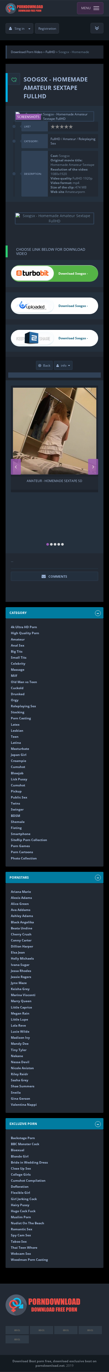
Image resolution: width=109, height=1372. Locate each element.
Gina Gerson (20, 1098)
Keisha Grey (20, 989)
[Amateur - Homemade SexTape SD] (54, 431)
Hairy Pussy (20, 1205)
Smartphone (20, 834)
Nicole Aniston (22, 1068)
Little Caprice (21, 1007)
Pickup (16, 791)
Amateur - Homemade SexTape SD (54, 481)
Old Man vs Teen (24, 682)
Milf (14, 675)
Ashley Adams (22, 916)
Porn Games (20, 846)
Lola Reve (18, 1025)
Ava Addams (20, 910)
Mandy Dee (20, 1043)
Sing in (19, 28)
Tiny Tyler (18, 1050)
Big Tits (16, 651)
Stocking (17, 712)
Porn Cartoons (22, 852)
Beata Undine (21, 928)
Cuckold (17, 688)
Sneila (16, 1092)
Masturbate (20, 748)
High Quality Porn (25, 633)
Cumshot (18, 767)
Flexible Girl (20, 1192)
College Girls (21, 1174)
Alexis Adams (21, 897)
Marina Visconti (23, 995)
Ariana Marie (21, 891)
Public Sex (19, 797)
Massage (17, 669)
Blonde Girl (20, 1156)
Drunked (18, 694)
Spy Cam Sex (21, 1235)
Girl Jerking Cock (24, 1199)
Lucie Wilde (20, 1031)
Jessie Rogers (21, 977)
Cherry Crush (21, 934)
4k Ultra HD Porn (24, 627)
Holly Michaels (22, 958)
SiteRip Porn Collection (29, 840)
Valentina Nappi (24, 1104)
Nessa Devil (20, 1062)
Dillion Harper (22, 946)
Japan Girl (18, 754)
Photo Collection (24, 858)
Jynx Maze (19, 983)
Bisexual (17, 1150)
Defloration (20, 1186)
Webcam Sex (21, 1253)
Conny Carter (21, 940)
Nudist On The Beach (27, 1223)
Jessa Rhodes (21, 971)
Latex (15, 724)
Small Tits (18, 657)
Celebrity (18, 663)
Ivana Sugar (20, 965)
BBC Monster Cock (25, 1144)
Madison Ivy (20, 1037)
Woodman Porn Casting (29, 1259)
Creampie (18, 761)
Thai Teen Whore (24, 1247)
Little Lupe (19, 1019)
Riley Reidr (19, 1074)
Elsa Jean (18, 952)
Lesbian (17, 730)
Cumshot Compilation (28, 1180)
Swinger (17, 809)
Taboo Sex (19, 1241)
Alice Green (20, 904)
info (63, 365)
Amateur (70, 139)
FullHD (56, 139)
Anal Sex (17, 645)
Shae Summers (22, 1086)
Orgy (15, 700)
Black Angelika (22, 922)
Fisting (16, 828)
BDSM (15, 815)
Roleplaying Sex (23, 706)
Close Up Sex (21, 1168)
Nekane (17, 1056)
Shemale (18, 822)
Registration (47, 28)
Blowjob (17, 773)
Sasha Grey (19, 1080)
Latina (16, 742)
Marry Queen (21, 1001)
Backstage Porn (23, 1138)
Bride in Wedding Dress (29, 1162)
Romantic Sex (21, 1229)
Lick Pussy (19, 779)
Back (46, 365)
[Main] (25, 8)
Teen (15, 736)
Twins (15, 803)
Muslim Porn (21, 1217)
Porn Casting (21, 718)
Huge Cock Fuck (23, 1211)
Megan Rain (20, 1013)
